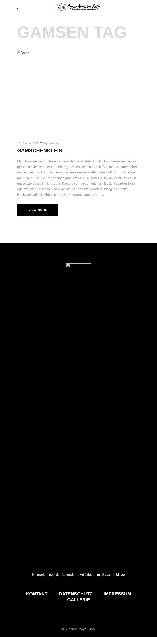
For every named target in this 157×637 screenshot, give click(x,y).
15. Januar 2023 (28, 143)
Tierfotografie (50, 143)
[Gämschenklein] (78, 91)
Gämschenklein (39, 150)
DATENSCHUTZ (76, 593)
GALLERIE (78, 599)
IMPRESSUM (117, 593)
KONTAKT (37, 593)
